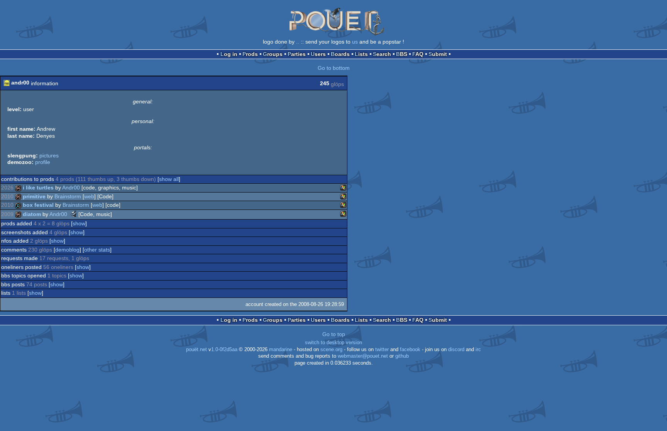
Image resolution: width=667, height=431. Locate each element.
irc (478, 349)
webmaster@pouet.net (363, 356)
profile (42, 162)
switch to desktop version (333, 342)
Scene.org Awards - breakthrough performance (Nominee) (74, 214)
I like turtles (38, 187)
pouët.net (196, 349)
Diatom (32, 214)
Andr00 (71, 187)
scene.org (331, 349)
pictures (49, 155)
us (355, 42)
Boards (340, 54)
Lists (361, 54)
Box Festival (38, 205)
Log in (228, 54)
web (89, 196)
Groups (273, 54)
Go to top (333, 334)
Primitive (34, 196)
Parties (297, 54)
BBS (401, 54)
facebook (410, 349)
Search (382, 54)
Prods (250, 54)
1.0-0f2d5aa (224, 349)
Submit (437, 54)
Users (318, 54)
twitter (382, 349)
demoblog (67, 250)
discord (456, 349)
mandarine (280, 349)
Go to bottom (334, 68)
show (79, 223)
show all (169, 179)
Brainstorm (67, 196)
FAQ (417, 54)
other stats (97, 250)
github (402, 356)
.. (297, 42)
